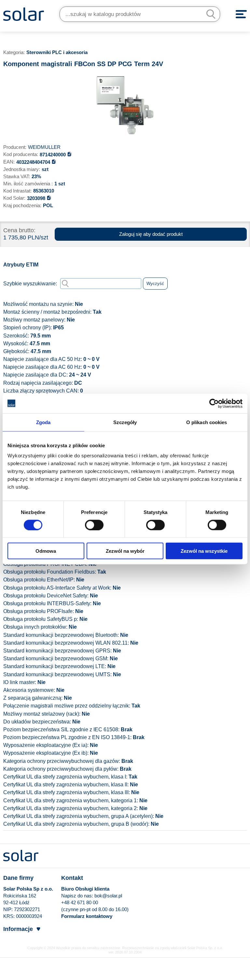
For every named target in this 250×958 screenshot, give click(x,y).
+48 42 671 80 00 (79, 902)
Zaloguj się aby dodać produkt (151, 234)
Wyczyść (155, 283)
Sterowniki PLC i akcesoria (57, 52)
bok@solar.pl (108, 895)
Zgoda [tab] (43, 422)
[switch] (94, 524)
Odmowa (45, 551)
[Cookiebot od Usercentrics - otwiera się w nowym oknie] (214, 403)
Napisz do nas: (77, 895)
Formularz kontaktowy (86, 916)
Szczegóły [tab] (125, 422)
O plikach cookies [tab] (206, 422)
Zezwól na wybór (125, 551)
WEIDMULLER (44, 147)
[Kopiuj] (69, 153)
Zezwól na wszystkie (204, 551)
